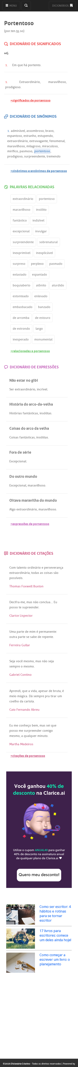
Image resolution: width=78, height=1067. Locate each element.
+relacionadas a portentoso (30, 350)
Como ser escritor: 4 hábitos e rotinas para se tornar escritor (55, 913)
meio (12, 696)
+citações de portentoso (27, 755)
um (59, 696)
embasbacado (22, 307)
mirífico (12, 151)
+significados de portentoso (30, 100)
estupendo (45, 136)
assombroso (35, 131)
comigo (47, 731)
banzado (44, 307)
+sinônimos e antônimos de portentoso (38, 170)
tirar (54, 696)
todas (35, 573)
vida (34, 691)
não (35, 602)
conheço (25, 725)
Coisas (14, 437)
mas (29, 602)
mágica (22, 696)
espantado (39, 274)
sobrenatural (48, 242)
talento (22, 568)
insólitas (45, 413)
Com (12, 568)
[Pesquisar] (26, 5)
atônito (41, 285)
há (25, 65)
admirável (18, 131)
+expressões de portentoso (29, 523)
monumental (43, 339)
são (55, 573)
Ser (11, 389)
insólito (41, 210)
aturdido (58, 285)
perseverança (53, 568)
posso (13, 607)
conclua (44, 602)
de (26, 632)
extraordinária (19, 573)
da (21, 701)
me (23, 602)
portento (34, 65)
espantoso (14, 136)
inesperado (21, 339)
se (27, 637)
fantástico (20, 220)
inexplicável (44, 253)
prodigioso (13, 87)
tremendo (54, 156)
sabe (33, 637)
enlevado (40, 296)
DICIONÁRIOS (60, 5)
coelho (14, 701)
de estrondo (21, 329)
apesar (43, 691)
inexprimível (21, 253)
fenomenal (57, 141)
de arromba (21, 318)
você (19, 661)
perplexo (37, 264)
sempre (14, 666)
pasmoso (26, 151)
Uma (12, 632)
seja (51, 661)
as (41, 573)
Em (14, 65)
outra (13, 637)
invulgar (41, 231)
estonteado (21, 296)
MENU (13, 5)
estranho (30, 136)
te (20, 607)
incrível (42, 389)
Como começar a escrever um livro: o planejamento (55, 959)
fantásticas (30, 413)
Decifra (14, 602)
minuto (42, 736)
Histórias (15, 413)
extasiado (19, 274)
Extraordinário (29, 82)
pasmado (55, 264)
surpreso (19, 264)
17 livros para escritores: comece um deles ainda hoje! (55, 935)
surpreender (33, 731)
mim (32, 632)
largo (39, 329)
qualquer (30, 736)
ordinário (34, 568)
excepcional (21, 231)
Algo (12, 509)
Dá (31, 696)
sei (48, 725)
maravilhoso (57, 82)
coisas (48, 573)
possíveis (15, 578)
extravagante (38, 141)
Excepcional (17, 461)
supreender (30, 607)
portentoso (42, 151)
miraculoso (50, 146)
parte (20, 632)
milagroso (33, 146)
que (20, 65)
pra (47, 696)
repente (47, 637)
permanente (47, 632)
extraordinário (17, 141)
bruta (57, 691)
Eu (55, 602)
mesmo (29, 661)
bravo (49, 131)
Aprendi (15, 691)
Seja (12, 661)
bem (35, 725)
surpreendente (34, 156)
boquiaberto (21, 285)
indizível (38, 220)
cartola (29, 701)
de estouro (42, 318)
